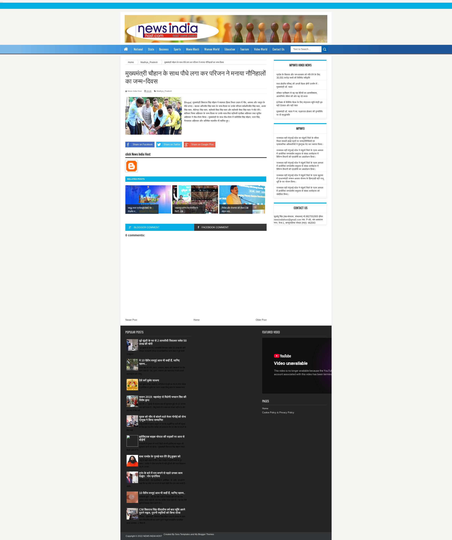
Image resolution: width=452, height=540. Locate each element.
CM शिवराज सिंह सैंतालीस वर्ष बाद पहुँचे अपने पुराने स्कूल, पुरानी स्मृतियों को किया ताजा (162, 511)
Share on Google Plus (202, 144)
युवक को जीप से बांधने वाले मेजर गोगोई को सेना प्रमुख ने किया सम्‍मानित (162, 418)
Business (164, 49)
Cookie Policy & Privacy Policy (278, 412)
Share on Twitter (172, 144)
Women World (211, 49)
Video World (260, 49)
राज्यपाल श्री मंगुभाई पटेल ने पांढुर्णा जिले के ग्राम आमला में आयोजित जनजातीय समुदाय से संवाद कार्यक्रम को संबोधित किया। (299, 190)
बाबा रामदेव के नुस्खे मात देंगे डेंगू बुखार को (159, 456)
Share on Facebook (143, 144)
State (151, 49)
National (138, 49)
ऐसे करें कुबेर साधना (149, 380)
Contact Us (278, 49)
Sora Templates (182, 534)
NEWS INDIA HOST (152, 536)
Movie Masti (192, 49)
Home (197, 320)
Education (230, 49)
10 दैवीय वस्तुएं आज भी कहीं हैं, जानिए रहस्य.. (162, 492)
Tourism (244, 49)
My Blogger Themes (204, 534)
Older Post (261, 320)
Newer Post (131, 320)
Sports (177, 49)
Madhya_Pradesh (164, 91)
